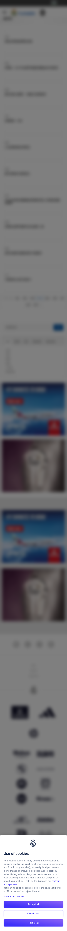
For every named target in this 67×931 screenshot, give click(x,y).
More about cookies (14, 896)
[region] (33, 883)
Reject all (33, 922)
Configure (33, 913)
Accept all (34, 904)
